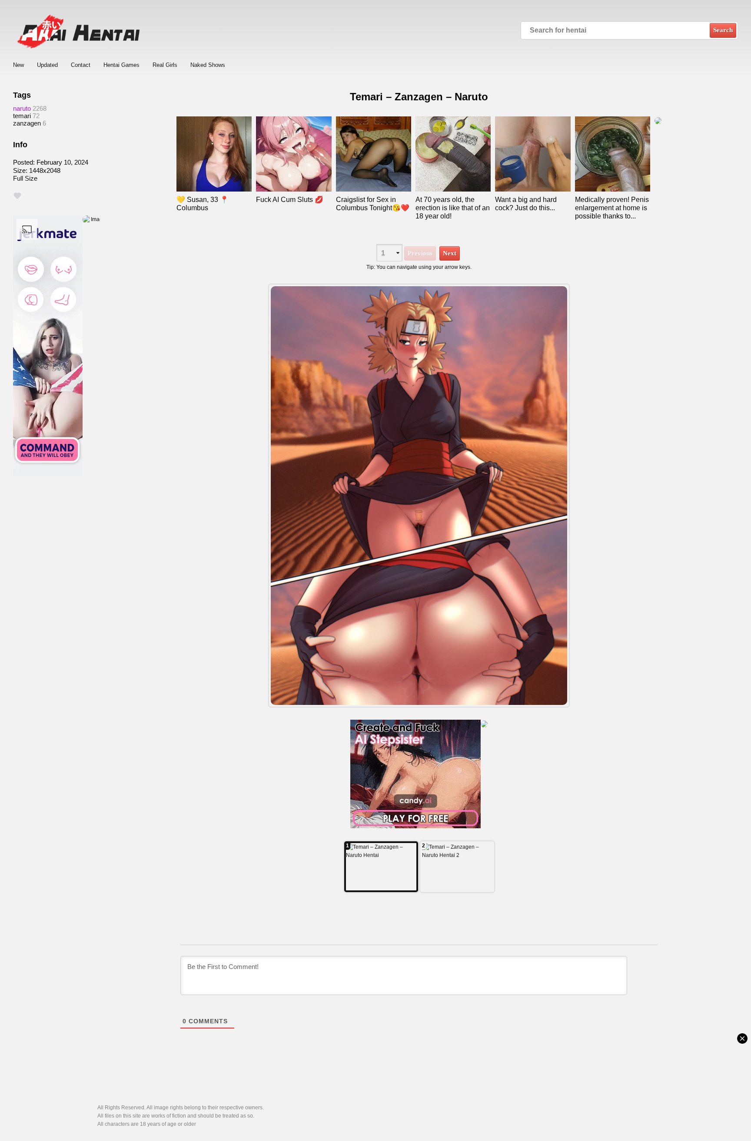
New (18, 65)
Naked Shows (207, 65)
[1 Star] (17, 196)
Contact (80, 65)
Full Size (25, 178)
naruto (22, 108)
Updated (47, 65)
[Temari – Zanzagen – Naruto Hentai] (381, 866)
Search (723, 29)
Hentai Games (121, 65)
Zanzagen (27, 123)
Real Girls (165, 65)
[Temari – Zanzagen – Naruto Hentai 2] (457, 866)
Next (449, 253)
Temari (22, 115)
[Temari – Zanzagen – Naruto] (419, 495)
